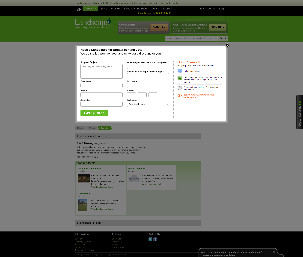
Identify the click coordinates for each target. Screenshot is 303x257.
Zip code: (85, 100)
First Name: (86, 81)
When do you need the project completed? (148, 62)
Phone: (130, 91)
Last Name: (132, 81)
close (227, 45)
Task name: (132, 100)
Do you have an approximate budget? (145, 71)
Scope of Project (88, 62)
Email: (83, 91)
